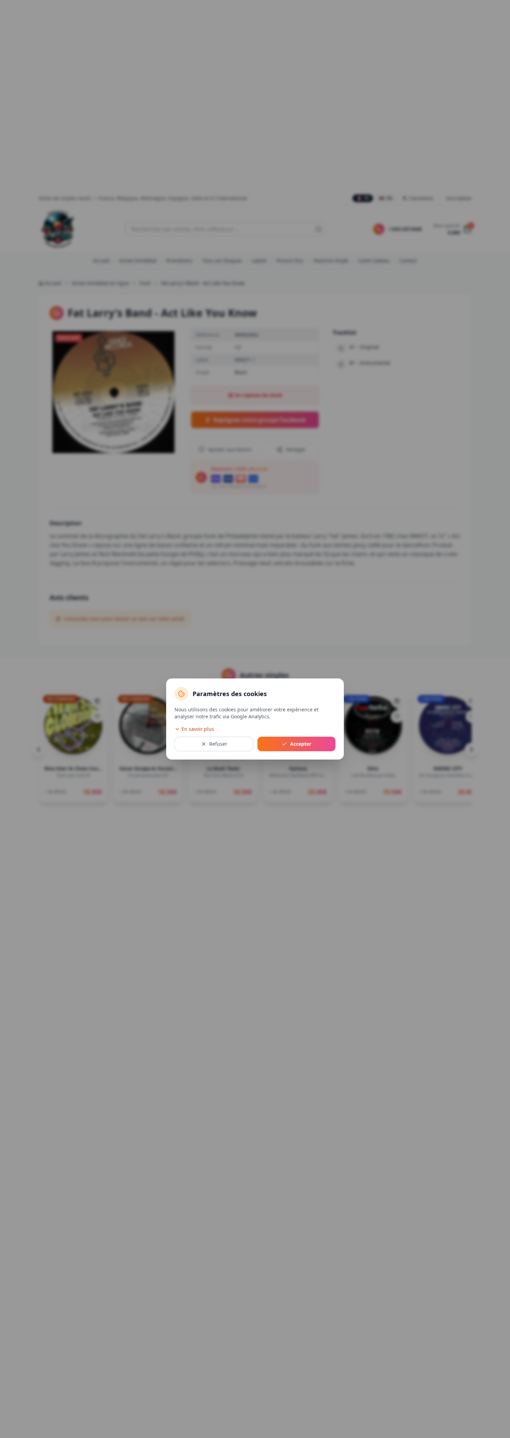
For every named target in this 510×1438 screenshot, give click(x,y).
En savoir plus (197, 729)
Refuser (218, 743)
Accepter (300, 743)
